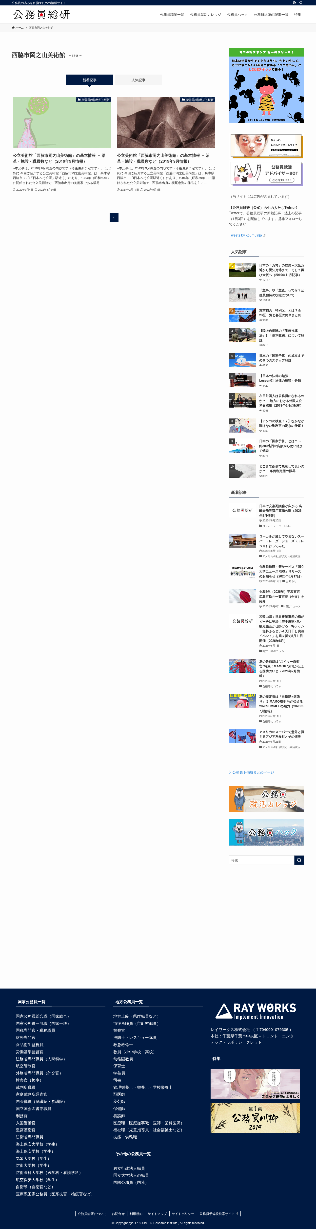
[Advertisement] (158, 936)
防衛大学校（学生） (33, 1165)
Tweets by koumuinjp (245, 235)
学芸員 (119, 1073)
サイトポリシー (183, 1213)
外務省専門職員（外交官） (39, 1073)
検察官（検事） (29, 1080)
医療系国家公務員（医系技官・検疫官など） (55, 1194)
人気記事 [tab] (138, 79)
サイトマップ (157, 1213)
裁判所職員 (26, 1087)
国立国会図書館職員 (33, 1108)
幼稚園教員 (123, 1059)
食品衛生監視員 (29, 1044)
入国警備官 (26, 1123)
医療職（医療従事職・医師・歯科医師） (148, 1123)
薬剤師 (119, 1101)
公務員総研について (92, 1213)
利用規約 (136, 1213)
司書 (117, 1080)
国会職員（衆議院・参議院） (41, 1101)
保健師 (119, 1108)
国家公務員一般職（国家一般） (43, 1023)
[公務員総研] (41, 14)
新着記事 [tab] (90, 79)
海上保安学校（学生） (35, 1151)
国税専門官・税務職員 (35, 1030)
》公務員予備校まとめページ (251, 772)
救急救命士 (123, 1044)
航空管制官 (26, 1066)
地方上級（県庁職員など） (137, 1016)
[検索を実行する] (299, 860)
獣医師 (119, 1094)
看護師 (119, 1115)
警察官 (119, 1030)
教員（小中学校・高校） (135, 1051)
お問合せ (118, 1213)
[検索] (301, 2)
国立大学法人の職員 (131, 1175)
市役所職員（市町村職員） (137, 1023)
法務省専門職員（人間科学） (41, 1059)
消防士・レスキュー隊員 (135, 1037)
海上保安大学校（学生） (37, 1144)
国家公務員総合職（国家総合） (43, 1016)
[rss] (294, 2)
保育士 (119, 1066)
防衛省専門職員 (29, 1137)
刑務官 (22, 1115)
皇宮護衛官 (26, 1129)
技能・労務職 (125, 1137)
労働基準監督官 (29, 1051)
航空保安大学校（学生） (37, 1179)
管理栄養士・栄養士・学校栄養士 (143, 1087)
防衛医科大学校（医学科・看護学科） (49, 1172)
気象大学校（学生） (33, 1158)
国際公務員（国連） (131, 1182)
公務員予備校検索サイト (217, 1213)
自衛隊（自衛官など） (35, 1186)
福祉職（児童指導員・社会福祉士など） (148, 1129)
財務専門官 (26, 1037)
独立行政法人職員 (129, 1168)
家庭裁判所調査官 (31, 1094)
